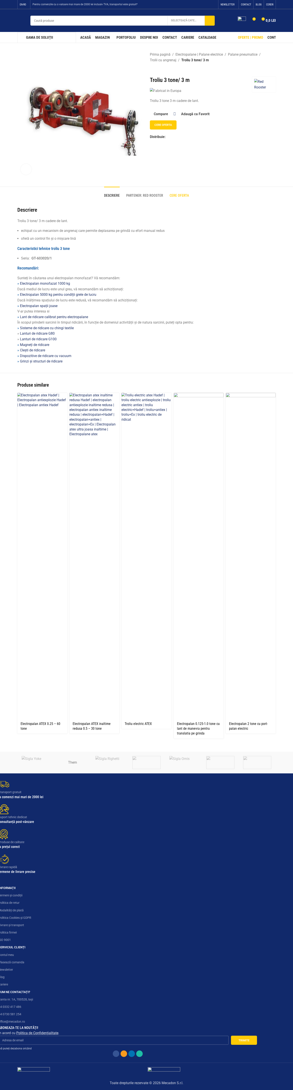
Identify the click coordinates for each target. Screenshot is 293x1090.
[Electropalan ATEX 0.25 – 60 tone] (42, 556)
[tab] (112, 193)
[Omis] (183, 762)
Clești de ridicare (32, 350)
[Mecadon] (220, 762)
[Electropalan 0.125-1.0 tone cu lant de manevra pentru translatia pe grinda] (199, 556)
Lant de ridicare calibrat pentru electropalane (54, 317)
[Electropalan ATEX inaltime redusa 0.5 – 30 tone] (94, 556)
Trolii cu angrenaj (163, 60)
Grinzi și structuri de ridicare (41, 361)
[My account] (232, 20)
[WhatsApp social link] (213, 4)
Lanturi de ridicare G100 (38, 339)
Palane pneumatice (242, 54)
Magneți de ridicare (34, 345)
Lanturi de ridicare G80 (37, 333)
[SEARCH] (210, 21)
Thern (72, 762)
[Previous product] (152, 69)
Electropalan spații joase (38, 306)
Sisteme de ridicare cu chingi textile (47, 328)
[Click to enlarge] (26, 169)
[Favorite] (242, 20)
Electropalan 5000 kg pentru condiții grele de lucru (58, 294)
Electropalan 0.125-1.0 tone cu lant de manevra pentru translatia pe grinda (198, 729)
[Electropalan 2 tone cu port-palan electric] (251, 556)
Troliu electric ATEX (138, 724)
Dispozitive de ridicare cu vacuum (45, 356)
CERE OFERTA (163, 124)
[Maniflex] (257, 762)
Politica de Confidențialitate (37, 1033)
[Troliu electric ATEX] (146, 556)
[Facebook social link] (196, 4)
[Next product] (162, 69)
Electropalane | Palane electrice (199, 54)
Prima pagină (160, 54)
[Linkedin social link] (207, 4)
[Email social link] (202, 4)
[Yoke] (35, 762)
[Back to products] (157, 69)
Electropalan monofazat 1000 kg (45, 283)
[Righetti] (109, 762)
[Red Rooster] (146, 762)
